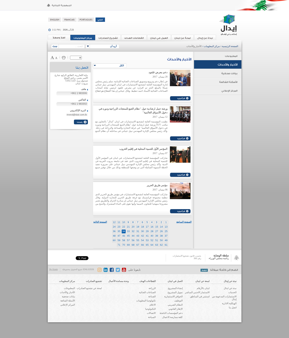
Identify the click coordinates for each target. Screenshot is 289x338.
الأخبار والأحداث (194, 46)
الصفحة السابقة (183, 222)
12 (114, 222)
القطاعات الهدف (134, 38)
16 (152, 226)
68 (133, 245)
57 (128, 240)
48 (114, 236)
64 (152, 245)
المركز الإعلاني (229, 90)
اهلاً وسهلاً (59, 37)
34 (123, 231)
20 (133, 226)
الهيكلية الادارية (229, 303)
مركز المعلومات (83, 38)
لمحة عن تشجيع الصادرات (89, 288)
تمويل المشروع (175, 292)
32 (133, 231)
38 (161, 236)
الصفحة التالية (100, 222)
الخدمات (232, 292)
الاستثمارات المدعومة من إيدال (224, 298)
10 (123, 222)
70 (123, 245)
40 (152, 236)
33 (128, 231)
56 (133, 240)
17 (147, 226)
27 (156, 231)
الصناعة (152, 296)
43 (137, 236)
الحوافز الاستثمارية (173, 296)
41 (147, 236)
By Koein (53, 269)
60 (114, 240)
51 (156, 240)
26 (161, 231)
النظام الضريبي (175, 304)
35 (119, 231)
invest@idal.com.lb (77, 114)
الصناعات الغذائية (147, 292)
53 (147, 240)
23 (119, 226)
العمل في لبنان (159, 38)
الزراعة (152, 288)
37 (166, 236)
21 (128, 226)
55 (137, 240)
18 (142, 226)
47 (119, 236)
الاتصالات (151, 313)
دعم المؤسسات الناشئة (171, 313)
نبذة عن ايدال (230, 288)
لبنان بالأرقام (203, 288)
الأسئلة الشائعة (228, 82)
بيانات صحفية (229, 73)
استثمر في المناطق (200, 296)
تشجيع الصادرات (108, 38)
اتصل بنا (233, 307)
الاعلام (153, 304)
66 (142, 245)
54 (142, 240)
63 (156, 245)
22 (123, 226)
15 (156, 226)
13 (166, 226)
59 (119, 240)
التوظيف (178, 300)
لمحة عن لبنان (182, 38)
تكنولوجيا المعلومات (146, 300)
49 (166, 240)
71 (119, 245)
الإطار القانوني (175, 309)
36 (114, 231)
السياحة (152, 317)
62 (161, 245)
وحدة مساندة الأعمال (118, 281)
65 (147, 245)
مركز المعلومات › (211, 46)
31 (137, 231)
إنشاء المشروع (175, 288)
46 (123, 236)
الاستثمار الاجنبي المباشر (197, 292)
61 (166, 245)
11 (119, 222)
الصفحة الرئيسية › (229, 46)
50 (161, 240)
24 (114, 226)
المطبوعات (231, 56)
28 (152, 231)
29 (147, 231)
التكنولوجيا (150, 309)
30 (142, 231)
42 (142, 236)
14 (161, 226)
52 (152, 240)
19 (137, 226)
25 (166, 231)
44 (133, 236)
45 (128, 236)
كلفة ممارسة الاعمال (172, 317)
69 (128, 245)
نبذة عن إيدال (205, 38)
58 (123, 240)
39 (156, 236)
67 (137, 245)
